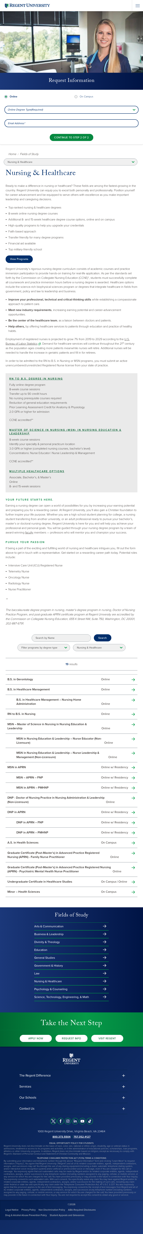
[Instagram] (68, 1121)
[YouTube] (82, 1121)
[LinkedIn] (75, 1121)
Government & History (48, 966)
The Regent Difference (35, 1075)
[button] (71, 1075)
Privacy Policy (28, 1209)
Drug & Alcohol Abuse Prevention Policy (26, 1215)
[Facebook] (60, 1121)
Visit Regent (107, 1038)
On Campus (86, 96)
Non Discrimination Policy (52, 1209)
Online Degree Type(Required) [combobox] (25, 109)
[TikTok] (89, 1121)
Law (36, 973)
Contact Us (26, 1108)
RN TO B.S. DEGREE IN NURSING (36, 378)
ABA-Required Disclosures (82, 1209)
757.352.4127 (82, 1136)
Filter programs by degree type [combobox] (39, 647)
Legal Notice (11, 1209)
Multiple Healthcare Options (36, 471)
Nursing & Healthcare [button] (20, 162)
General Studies (44, 958)
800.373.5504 (62, 1136)
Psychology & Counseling (50, 989)
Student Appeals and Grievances (67, 1215)
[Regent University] (27, 5)
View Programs (19, 259)
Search (102, 638)
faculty (29, 532)
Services (25, 1086)
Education (40, 950)
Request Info (71, 1038)
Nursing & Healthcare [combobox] (89, 647)
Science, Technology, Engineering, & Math (61, 997)
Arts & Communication (48, 926)
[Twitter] (53, 1121)
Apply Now (35, 1038)
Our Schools (27, 1097)
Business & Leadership (48, 934)
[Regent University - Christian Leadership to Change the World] (71, 1059)
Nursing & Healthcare (48, 981)
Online (13, 96)
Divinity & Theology (47, 942)
